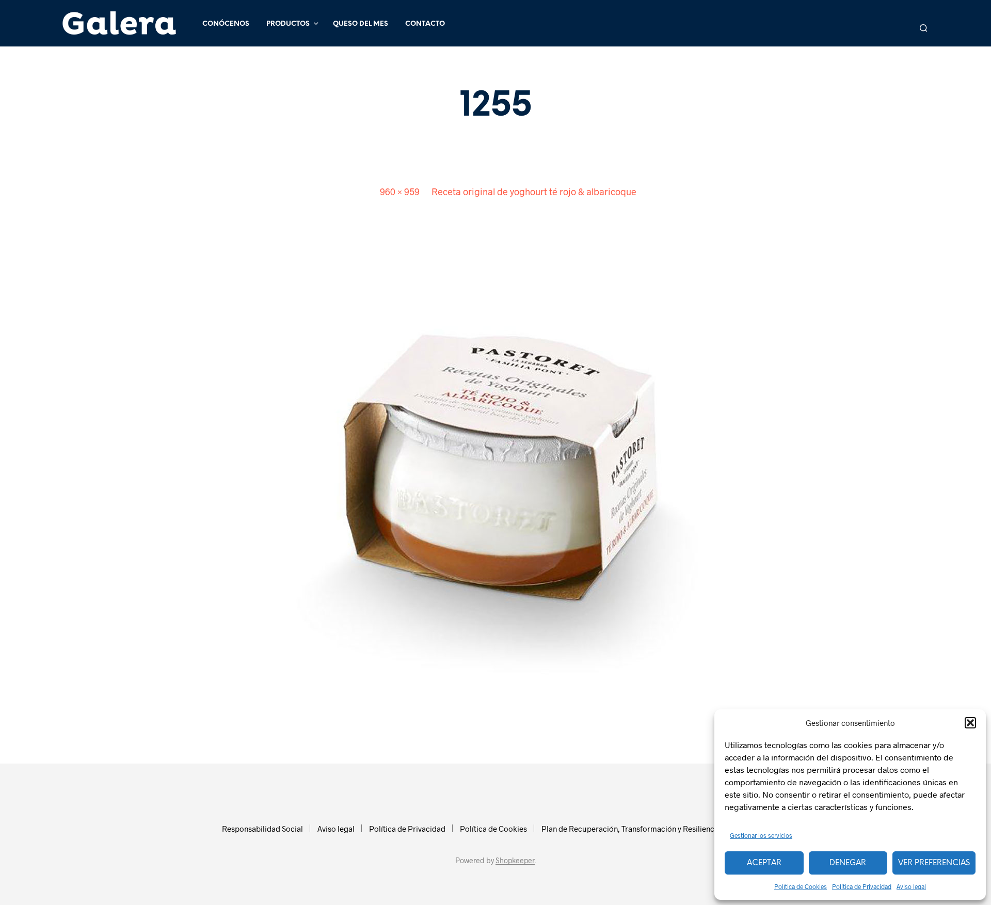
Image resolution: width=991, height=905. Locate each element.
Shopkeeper (515, 860)
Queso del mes (360, 24)
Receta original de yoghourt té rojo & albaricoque (533, 191)
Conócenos (225, 24)
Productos (288, 24)
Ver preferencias (934, 863)
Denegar (847, 863)
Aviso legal (911, 886)
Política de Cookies (800, 886)
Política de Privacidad (861, 886)
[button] (970, 723)
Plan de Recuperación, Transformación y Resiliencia (631, 828)
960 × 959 (400, 191)
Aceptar (764, 863)
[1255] (495, 473)
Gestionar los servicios (761, 835)
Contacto (425, 24)
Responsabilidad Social (262, 828)
